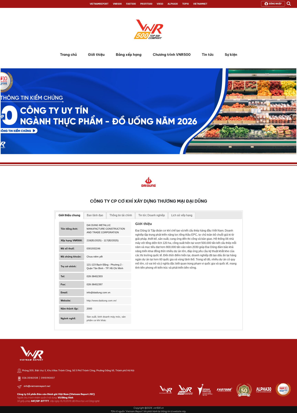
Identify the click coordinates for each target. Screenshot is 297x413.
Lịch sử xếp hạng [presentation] (181, 215)
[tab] (69, 215)
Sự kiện (231, 54)
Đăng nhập (275, 3)
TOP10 (185, 4)
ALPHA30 (173, 4)
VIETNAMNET (200, 4)
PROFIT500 (146, 4)
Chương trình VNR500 (172, 54)
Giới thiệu (96, 54)
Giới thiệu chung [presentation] (69, 215)
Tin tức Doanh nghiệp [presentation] (151, 215)
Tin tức (208, 54)
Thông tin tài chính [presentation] (120, 215)
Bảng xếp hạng (128, 54)
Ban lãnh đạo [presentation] (95, 215)
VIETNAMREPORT (99, 4)
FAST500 (131, 4)
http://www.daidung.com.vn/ (102, 300)
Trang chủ (68, 54)
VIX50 (160, 4)
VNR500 (117, 4)
